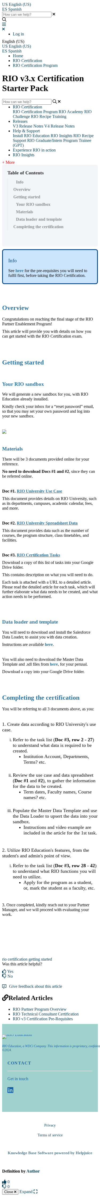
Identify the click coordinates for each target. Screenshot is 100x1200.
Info (19, 182)
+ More (8, 162)
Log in (18, 34)
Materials (24, 212)
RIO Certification (27, 60)
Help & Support (26, 131)
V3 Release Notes (28, 126)
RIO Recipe (83, 135)
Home (18, 56)
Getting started (26, 197)
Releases (20, 121)
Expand (26, 1191)
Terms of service (50, 1135)
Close (9, 1192)
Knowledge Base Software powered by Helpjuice (50, 1153)
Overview (22, 189)
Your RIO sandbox (33, 204)
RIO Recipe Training (48, 116)
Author (33, 1171)
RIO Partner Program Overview (40, 1009)
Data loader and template (39, 219)
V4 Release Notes (59, 126)
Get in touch (17, 1078)
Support (19, 140)
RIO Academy (71, 111)
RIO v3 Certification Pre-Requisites (43, 1019)
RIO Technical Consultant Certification (46, 1014)
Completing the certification (38, 226)
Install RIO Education (31, 135)
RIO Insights (61, 135)
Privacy (50, 1125)
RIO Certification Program (35, 65)
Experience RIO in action (34, 150)
